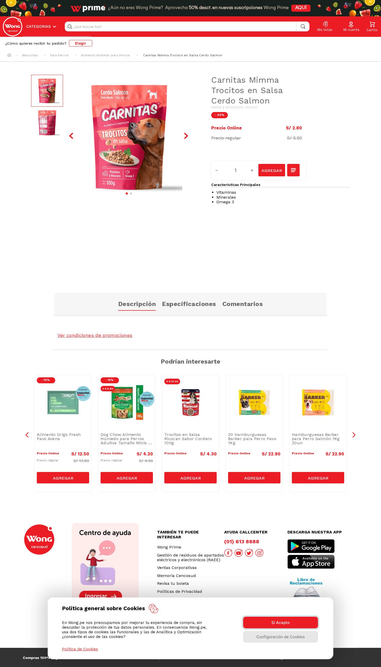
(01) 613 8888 (241, 541)
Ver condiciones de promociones (95, 335)
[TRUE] (63, 477)
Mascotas (30, 55)
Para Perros (59, 55)
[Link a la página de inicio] (9, 55)
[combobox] (187, 26)
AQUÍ (301, 8)
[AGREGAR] (271, 170)
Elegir (80, 43)
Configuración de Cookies (280, 636)
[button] (351, 27)
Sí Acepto (280, 622)
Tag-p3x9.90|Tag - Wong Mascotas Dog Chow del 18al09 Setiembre (128, 387)
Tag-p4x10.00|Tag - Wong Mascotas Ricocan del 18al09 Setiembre (192, 387)
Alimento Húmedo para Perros (105, 55)
